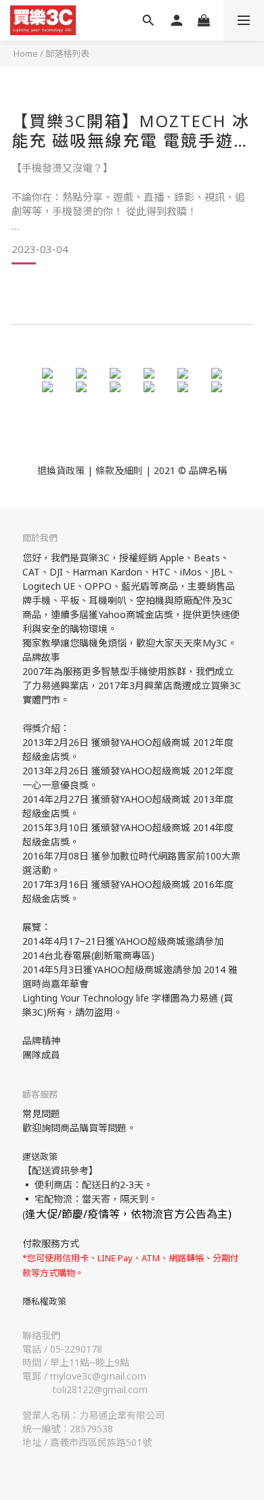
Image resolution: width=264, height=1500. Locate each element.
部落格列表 (67, 53)
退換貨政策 (61, 470)
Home (26, 53)
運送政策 (40, 1156)
